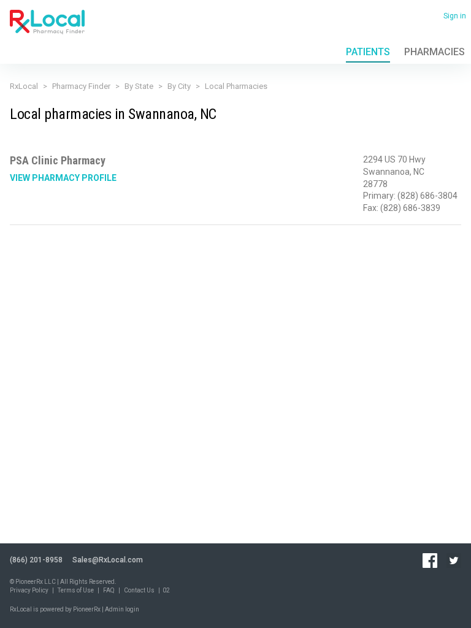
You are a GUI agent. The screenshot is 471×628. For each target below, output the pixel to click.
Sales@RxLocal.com (107, 560)
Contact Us (139, 590)
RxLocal (24, 86)
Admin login (122, 609)
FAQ (109, 590)
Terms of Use (76, 590)
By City (179, 86)
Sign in (454, 16)
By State (138, 86)
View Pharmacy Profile (63, 178)
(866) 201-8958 (36, 560)
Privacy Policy (29, 590)
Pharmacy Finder (81, 86)
